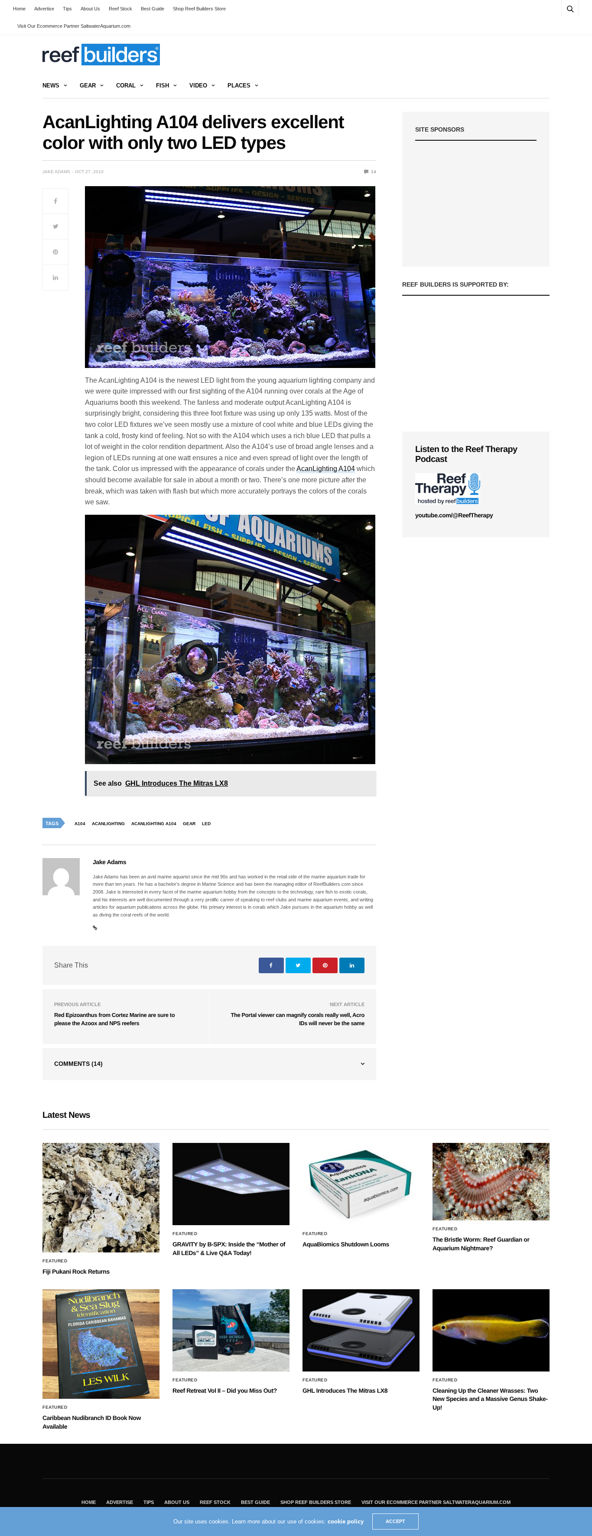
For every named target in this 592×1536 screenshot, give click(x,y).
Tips (67, 8)
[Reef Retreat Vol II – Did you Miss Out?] (230, 1330)
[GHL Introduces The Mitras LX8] (361, 1330)
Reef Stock (120, 8)
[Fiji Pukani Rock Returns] (100, 1197)
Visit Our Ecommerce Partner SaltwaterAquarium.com (73, 26)
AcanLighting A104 (325, 468)
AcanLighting (108, 823)
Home (19, 8)
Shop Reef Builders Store (199, 8)
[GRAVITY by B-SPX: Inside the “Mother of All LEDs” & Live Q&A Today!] (230, 1184)
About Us (90, 8)
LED (206, 823)
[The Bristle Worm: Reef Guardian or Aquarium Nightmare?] (491, 1181)
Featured (54, 1261)
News (50, 85)
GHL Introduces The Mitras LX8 (345, 1390)
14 (373, 171)
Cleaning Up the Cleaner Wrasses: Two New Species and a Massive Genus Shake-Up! (490, 1399)
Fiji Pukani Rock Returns (76, 1271)
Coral (126, 85)
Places (239, 85)
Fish (162, 85)
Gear (88, 85)
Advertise (44, 8)
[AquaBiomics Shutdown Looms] (361, 1184)
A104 (80, 823)
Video (198, 85)
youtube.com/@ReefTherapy (454, 515)
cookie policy (346, 1521)
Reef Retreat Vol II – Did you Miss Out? (224, 1390)
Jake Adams (56, 171)
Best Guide (152, 8)
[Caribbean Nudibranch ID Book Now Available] (100, 1344)
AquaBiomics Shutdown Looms (346, 1244)
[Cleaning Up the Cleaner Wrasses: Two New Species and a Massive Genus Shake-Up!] (491, 1330)
